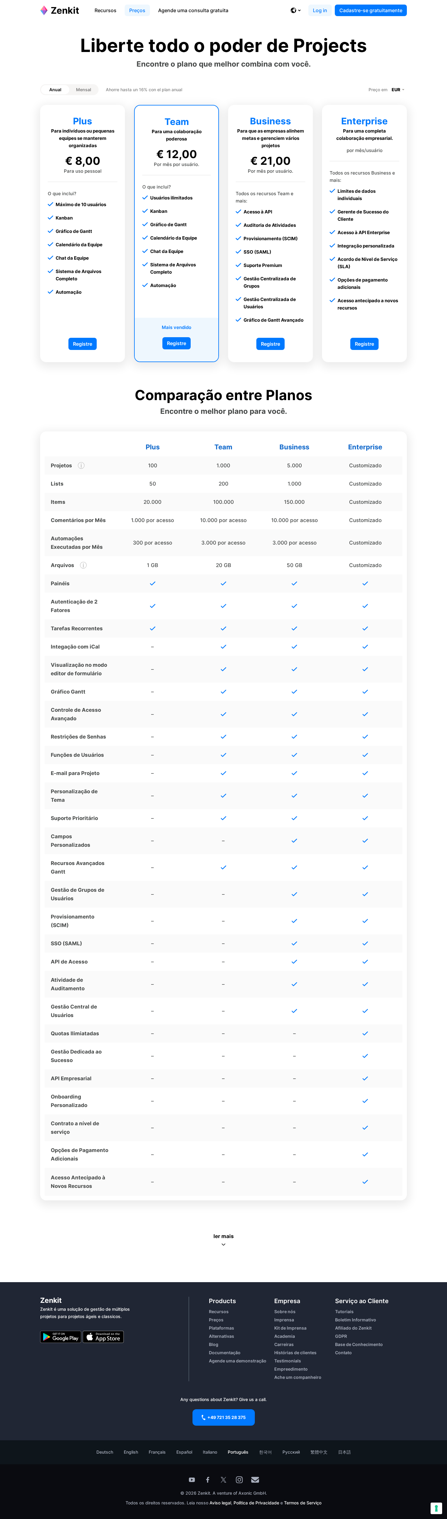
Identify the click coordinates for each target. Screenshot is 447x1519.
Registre (82, 344)
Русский (291, 1452)
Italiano (210, 1452)
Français (157, 1452)
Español (184, 1452)
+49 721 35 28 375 (226, 1417)
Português (238, 1452)
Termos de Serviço (302, 1502)
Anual (55, 89)
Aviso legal (220, 1502)
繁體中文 (318, 1452)
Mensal (83, 89)
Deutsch (104, 1452)
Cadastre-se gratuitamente (370, 10)
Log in (320, 10)
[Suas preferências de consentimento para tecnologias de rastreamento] (436, 1508)
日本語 (344, 1452)
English (131, 1452)
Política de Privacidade (256, 1502)
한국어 (265, 1452)
